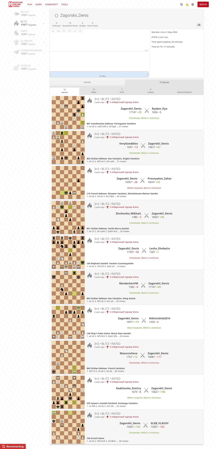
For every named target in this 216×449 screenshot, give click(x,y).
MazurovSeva (128, 353)
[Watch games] (198, 25)
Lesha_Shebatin (159, 248)
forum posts (92, 24)
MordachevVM (128, 283)
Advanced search (184, 92)
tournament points (70, 24)
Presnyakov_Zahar (160, 178)
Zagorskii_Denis (131, 108)
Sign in (203, 4)
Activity (87, 82)
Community (51, 4)
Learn (38, 4)
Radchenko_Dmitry (128, 388)
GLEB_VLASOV (160, 423)
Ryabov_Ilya (159, 108)
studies (82, 24)
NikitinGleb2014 (159, 318)
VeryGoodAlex (128, 143)
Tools (64, 4)
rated (93, 90)
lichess (15, 4)
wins (122, 90)
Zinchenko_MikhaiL (128, 213)
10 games (164, 82)
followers (56, 24)
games (64, 90)
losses (151, 90)
